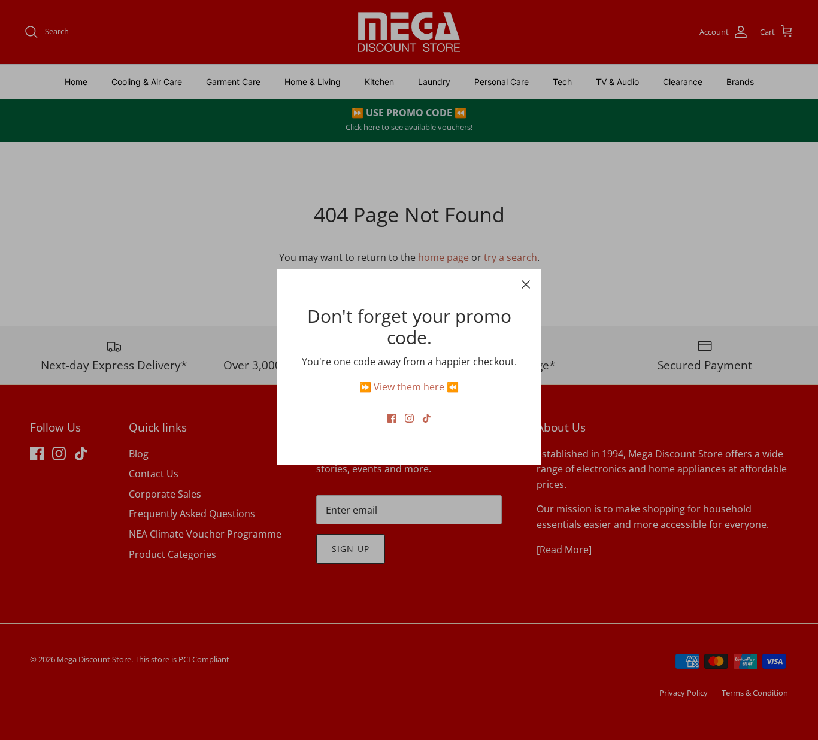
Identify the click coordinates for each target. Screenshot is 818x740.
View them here (409, 386)
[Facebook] (391, 418)
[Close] (526, 284)
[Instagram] (409, 418)
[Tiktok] (426, 418)
